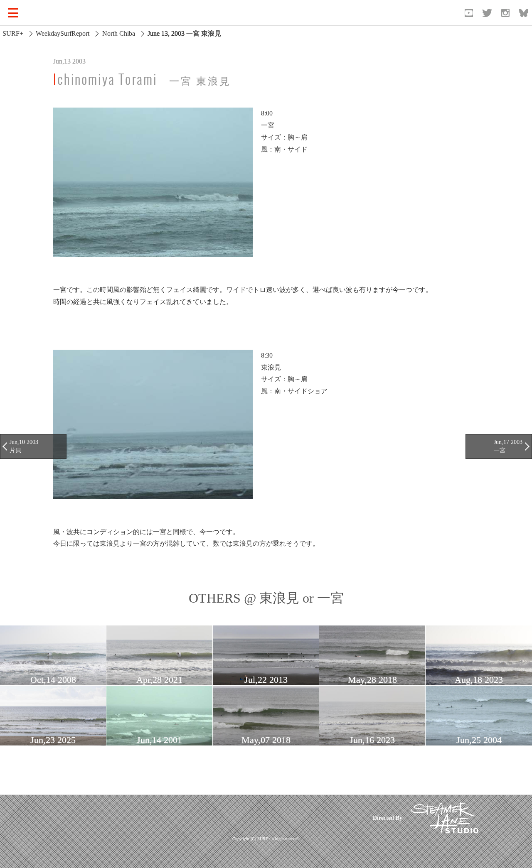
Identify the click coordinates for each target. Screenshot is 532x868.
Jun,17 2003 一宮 (508, 446)
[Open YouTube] (469, 13)
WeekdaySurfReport (62, 33)
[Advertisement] (205, 817)
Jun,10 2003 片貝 (24, 446)
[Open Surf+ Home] (51, 13)
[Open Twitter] (487, 13)
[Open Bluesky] (524, 13)
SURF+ (12, 33)
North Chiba (118, 33)
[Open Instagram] (505, 13)
